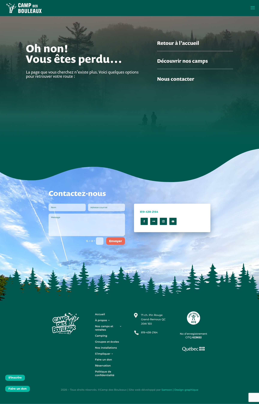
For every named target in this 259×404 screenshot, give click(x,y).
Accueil (100, 314)
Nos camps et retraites (104, 328)
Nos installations (106, 347)
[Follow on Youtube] (173, 221)
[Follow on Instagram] (163, 221)
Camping (101, 335)
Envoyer (115, 241)
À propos (101, 320)
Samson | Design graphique (179, 389)
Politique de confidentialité (104, 373)
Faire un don (17, 388)
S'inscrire (15, 377)
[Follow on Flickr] (153, 221)
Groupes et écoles (107, 341)
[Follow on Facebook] (144, 221)
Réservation (103, 365)
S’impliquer (102, 353)
